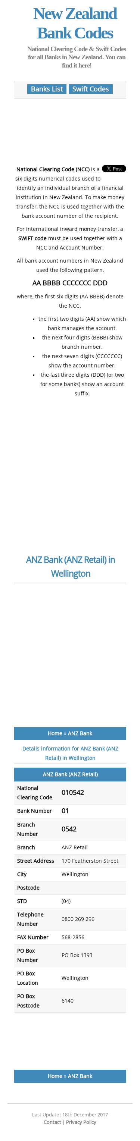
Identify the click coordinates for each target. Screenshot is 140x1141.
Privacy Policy (81, 1122)
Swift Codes (90, 89)
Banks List (47, 89)
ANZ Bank (80, 733)
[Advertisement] (74, 128)
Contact (52, 1122)
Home (55, 733)
